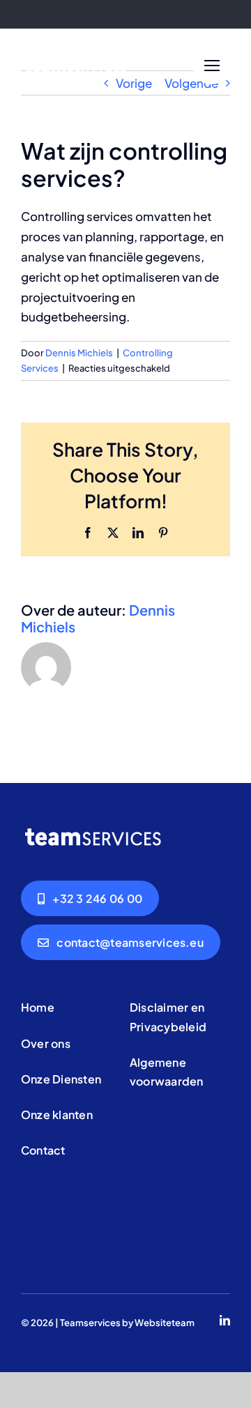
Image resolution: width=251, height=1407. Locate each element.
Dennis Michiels (79, 352)
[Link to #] (211, 65)
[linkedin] (225, 1320)
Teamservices (90, 1322)
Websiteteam (165, 1322)
